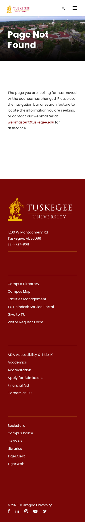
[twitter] (45, 511)
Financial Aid (18, 385)
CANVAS (15, 441)
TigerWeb (16, 463)
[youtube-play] (36, 511)
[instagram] (26, 511)
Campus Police (20, 433)
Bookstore (16, 425)
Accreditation (19, 370)
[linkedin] (17, 511)
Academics (17, 362)
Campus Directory (23, 283)
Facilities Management (27, 299)
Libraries (15, 448)
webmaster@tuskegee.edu (31, 122)
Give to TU (16, 314)
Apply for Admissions (25, 377)
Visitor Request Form (25, 322)
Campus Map (19, 291)
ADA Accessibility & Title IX (30, 354)
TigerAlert (16, 456)
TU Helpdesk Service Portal (31, 306)
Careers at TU (20, 392)
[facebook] (9, 511)
